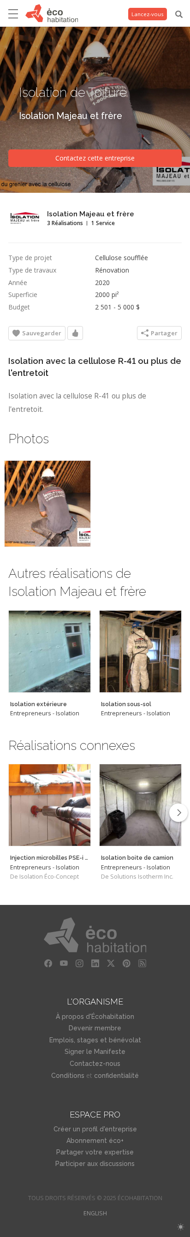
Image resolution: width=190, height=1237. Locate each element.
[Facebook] (48, 963)
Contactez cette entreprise (95, 158)
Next (178, 812)
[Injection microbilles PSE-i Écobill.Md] (49, 805)
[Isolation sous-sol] (140, 651)
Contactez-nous (95, 1063)
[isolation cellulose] (47, 503)
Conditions (67, 1075)
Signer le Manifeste (95, 1051)
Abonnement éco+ (95, 1140)
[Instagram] (79, 963)
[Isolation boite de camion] (140, 805)
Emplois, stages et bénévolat (95, 1040)
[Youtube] (63, 963)
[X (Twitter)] (110, 963)
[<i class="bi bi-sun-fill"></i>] (180, 1227)
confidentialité (116, 1075)
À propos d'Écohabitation (95, 1016)
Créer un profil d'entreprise (95, 1129)
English (95, 1213)
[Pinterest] (126, 963)
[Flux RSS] (142, 963)
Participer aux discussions (95, 1163)
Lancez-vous (147, 14)
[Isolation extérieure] (49, 651)
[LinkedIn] (95, 963)
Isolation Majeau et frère (70, 116)
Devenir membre (95, 1028)
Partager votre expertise (95, 1152)
